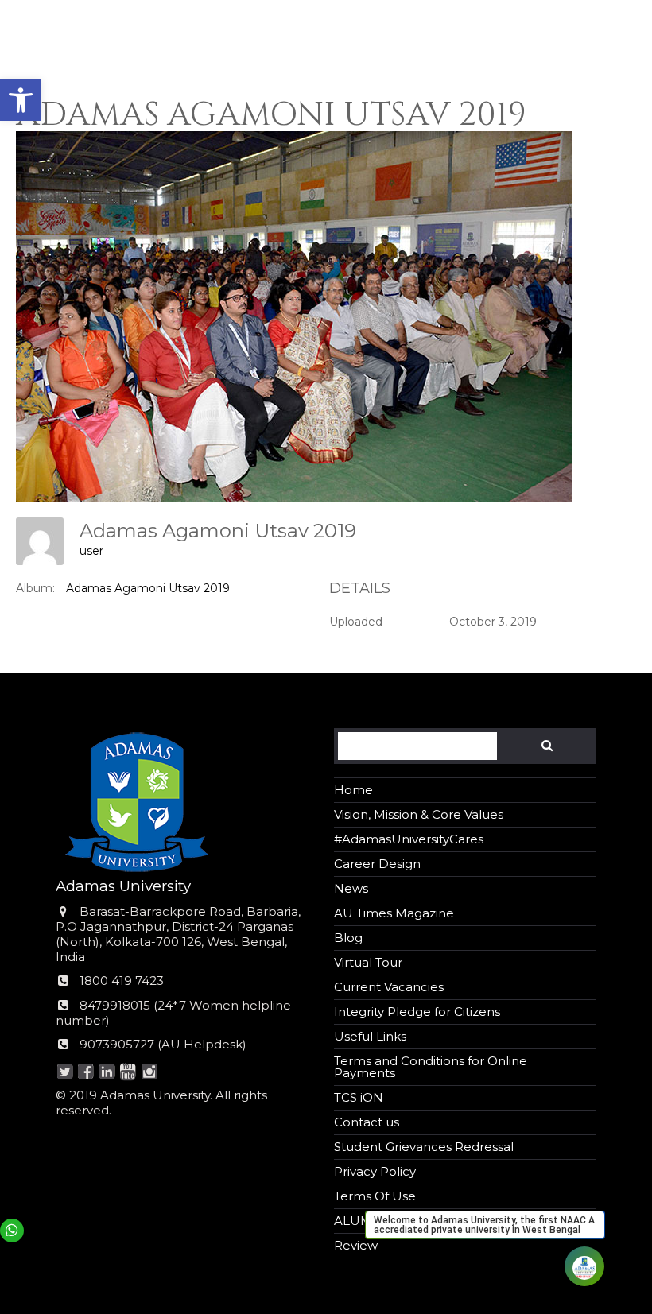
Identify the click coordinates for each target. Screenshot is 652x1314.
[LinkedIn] (107, 1073)
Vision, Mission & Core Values (418, 814)
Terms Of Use (375, 1196)
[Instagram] (149, 1073)
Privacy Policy (375, 1171)
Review (356, 1245)
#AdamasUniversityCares (408, 839)
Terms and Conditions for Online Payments (430, 1066)
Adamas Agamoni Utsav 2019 (148, 588)
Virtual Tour (368, 962)
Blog (348, 937)
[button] (20, 100)
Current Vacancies (389, 986)
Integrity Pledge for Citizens (417, 1011)
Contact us (366, 1122)
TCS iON (358, 1097)
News (351, 888)
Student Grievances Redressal (424, 1146)
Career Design (377, 863)
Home (353, 789)
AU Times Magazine (394, 913)
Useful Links (370, 1036)
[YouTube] (128, 1073)
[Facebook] (86, 1073)
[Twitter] (65, 1073)
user (91, 551)
